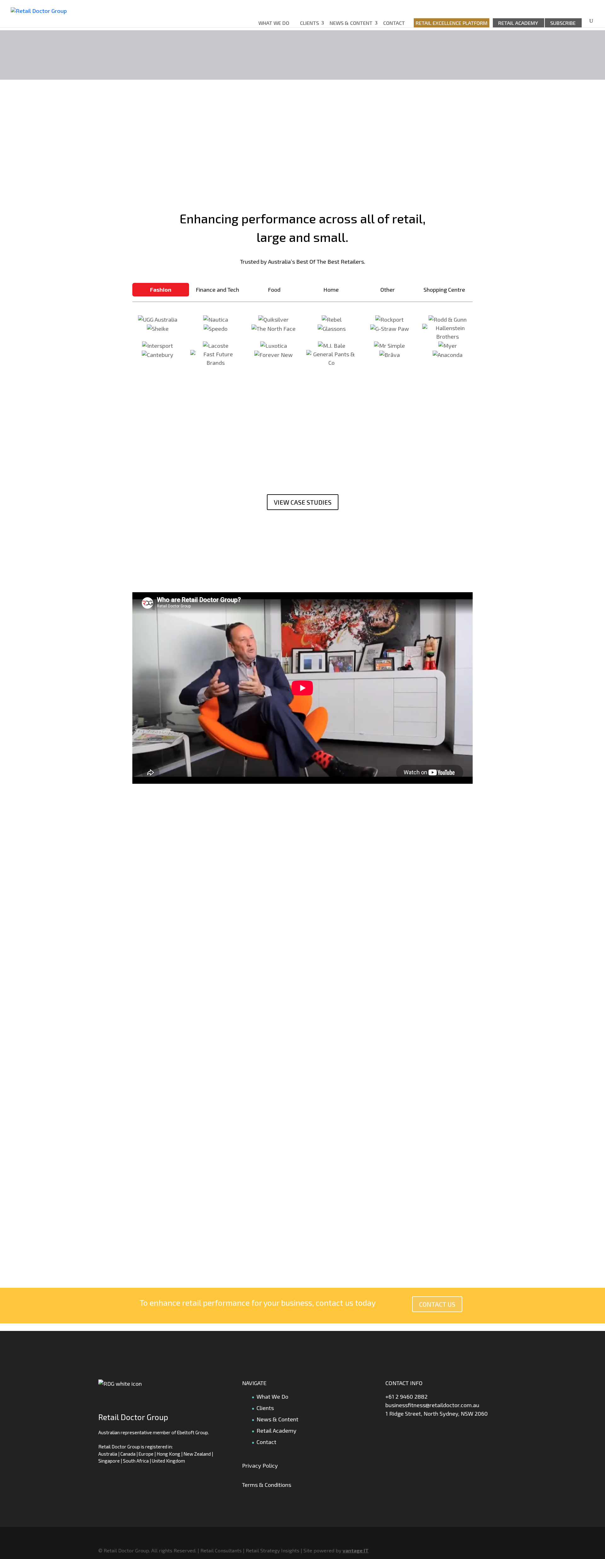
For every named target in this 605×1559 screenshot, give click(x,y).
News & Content (351, 23)
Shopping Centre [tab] (444, 289)
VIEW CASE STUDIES (302, 502)
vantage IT (356, 1550)
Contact (394, 23)
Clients (309, 23)
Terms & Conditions (266, 1484)
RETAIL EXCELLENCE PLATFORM (451, 23)
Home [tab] (331, 289)
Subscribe (563, 23)
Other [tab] (387, 289)
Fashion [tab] (160, 289)
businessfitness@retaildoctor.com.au (432, 1404)
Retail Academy (518, 23)
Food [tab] (274, 289)
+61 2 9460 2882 (406, 1396)
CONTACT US (437, 1304)
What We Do (273, 23)
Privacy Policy (260, 1465)
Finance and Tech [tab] (217, 289)
